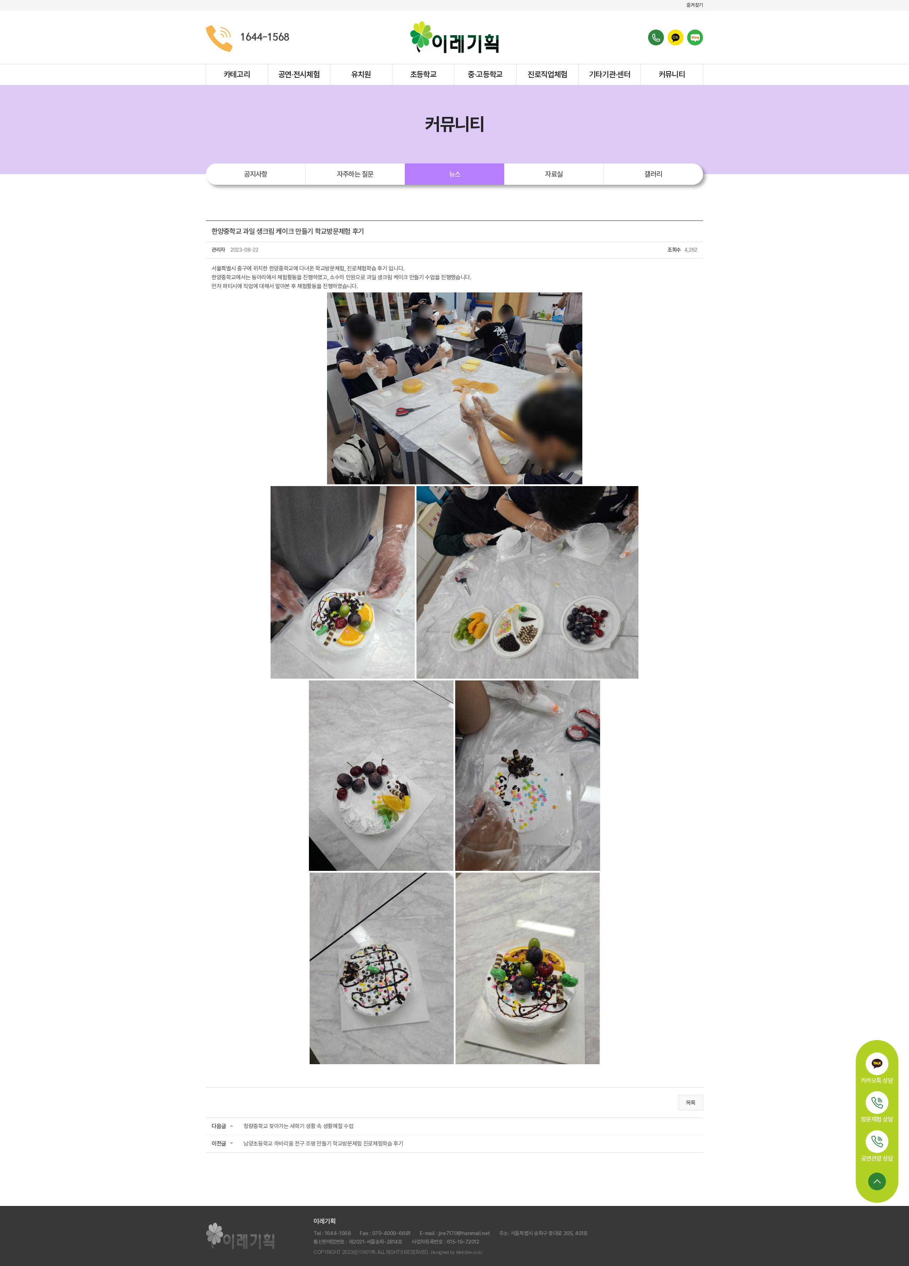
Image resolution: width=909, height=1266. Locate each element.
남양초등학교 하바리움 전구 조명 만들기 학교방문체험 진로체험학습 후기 (323, 1143)
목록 (691, 1102)
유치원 (361, 74)
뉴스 (455, 174)
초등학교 (423, 74)
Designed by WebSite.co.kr (456, 1252)
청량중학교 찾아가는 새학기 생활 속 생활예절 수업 (298, 1126)
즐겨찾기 (694, 5)
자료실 (553, 174)
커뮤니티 (672, 74)
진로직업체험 (547, 74)
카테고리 (237, 74)
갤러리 (653, 174)
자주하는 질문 (355, 174)
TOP (877, 1181)
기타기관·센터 (610, 74)
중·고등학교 (485, 74)
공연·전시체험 (299, 74)
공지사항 (255, 174)
